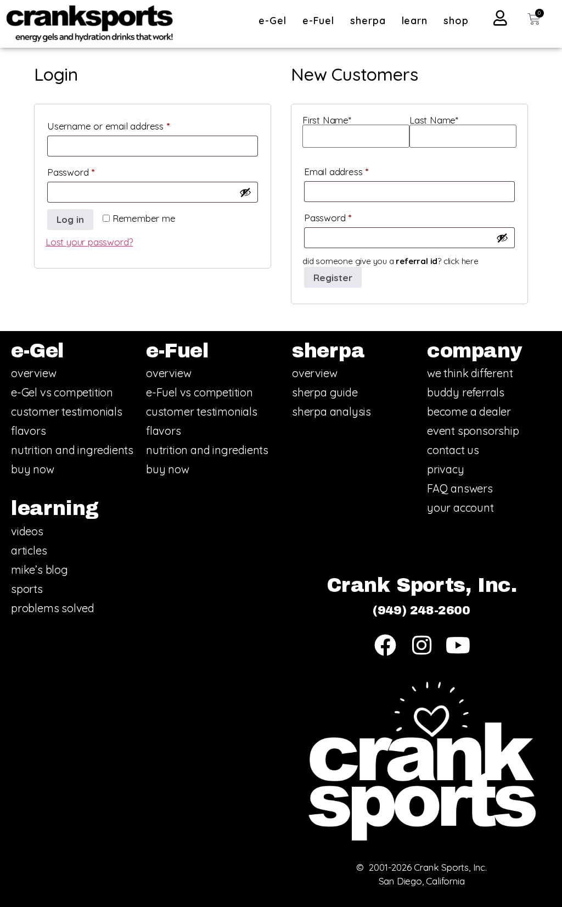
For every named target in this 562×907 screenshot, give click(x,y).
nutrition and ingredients (72, 450)
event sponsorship (473, 431)
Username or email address (126, 124)
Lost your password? (89, 242)
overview (33, 373)
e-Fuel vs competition (199, 392)
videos (27, 531)
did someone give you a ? (390, 261)
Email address (354, 170)
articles (29, 550)
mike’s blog (39, 569)
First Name (326, 120)
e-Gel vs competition (62, 392)
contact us (453, 450)
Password (89, 170)
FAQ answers (460, 488)
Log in (70, 219)
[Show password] (245, 192)
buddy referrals (465, 392)
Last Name (433, 120)
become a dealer (469, 411)
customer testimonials (66, 411)
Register (332, 277)
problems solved (52, 608)
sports (27, 589)
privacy (445, 469)
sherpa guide (325, 392)
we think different (470, 373)
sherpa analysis (331, 411)
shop (456, 20)
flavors (28, 431)
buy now (32, 469)
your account (460, 507)
